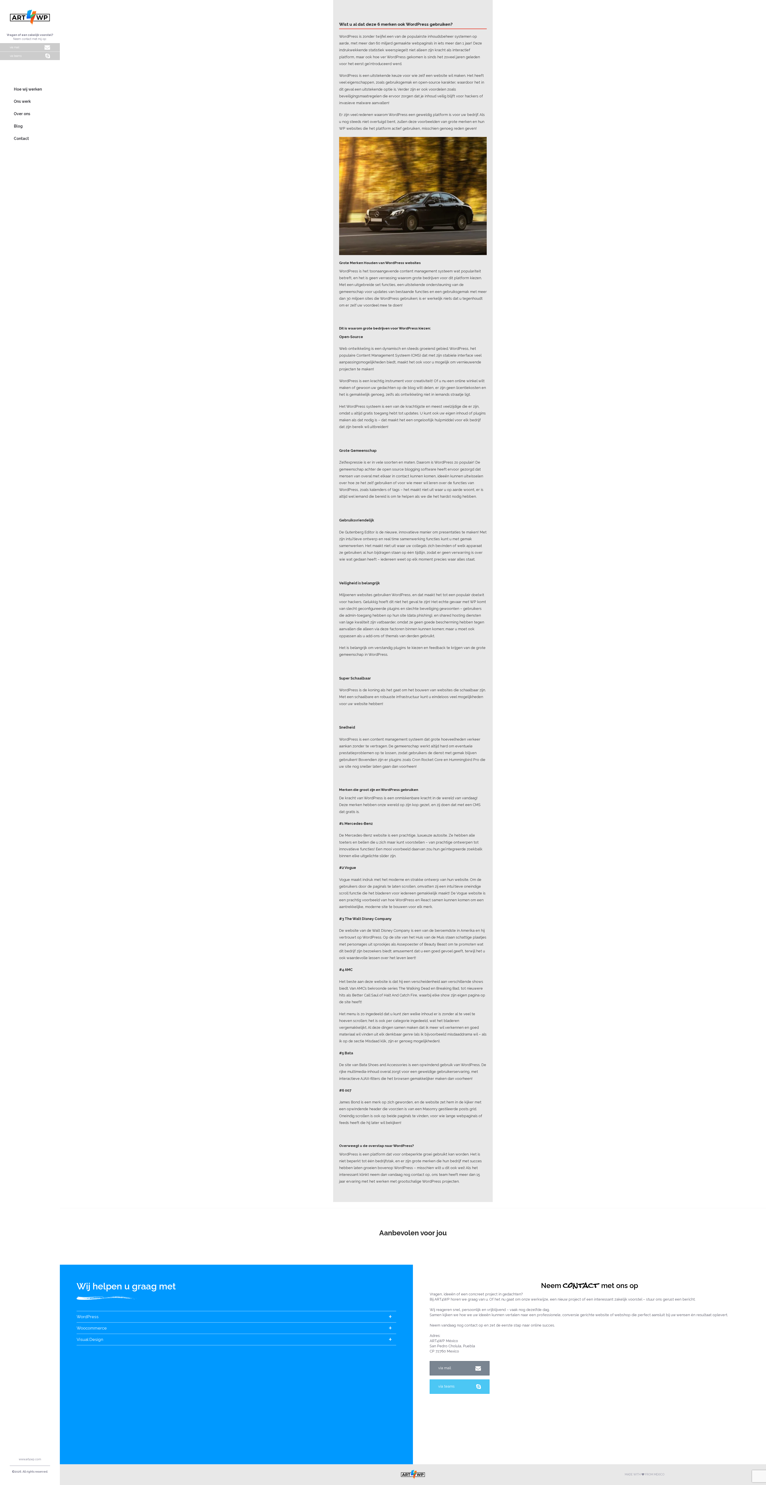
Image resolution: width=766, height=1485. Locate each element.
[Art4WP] (413, 1474)
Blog (18, 126)
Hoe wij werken (28, 89)
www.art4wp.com (30, 1459)
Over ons (22, 114)
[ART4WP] (30, 18)
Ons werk (22, 101)
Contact (21, 138)
